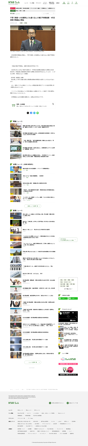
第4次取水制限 (26, 8)
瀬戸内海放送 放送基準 (22, 431)
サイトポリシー (43, 433)
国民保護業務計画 (55, 431)
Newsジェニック (61, 413)
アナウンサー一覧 (21, 418)
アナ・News (30, 418)
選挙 (69, 279)
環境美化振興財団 (21, 433)
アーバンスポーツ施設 (35, 8)
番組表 (68, 3)
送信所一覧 (32, 431)
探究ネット (66, 421)
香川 (21, 10)
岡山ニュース (28, 410)
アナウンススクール (46, 423)
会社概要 (29, 428)
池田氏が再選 (19, 8)
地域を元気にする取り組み (51, 3)
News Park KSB (21, 413)
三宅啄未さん (44, 8)
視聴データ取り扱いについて (43, 431)
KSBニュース (20, 410)
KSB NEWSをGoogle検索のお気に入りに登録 (67, 239)
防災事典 (73, 421)
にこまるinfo (36, 413)
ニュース (26, 2)
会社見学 (55, 423)
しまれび (59, 421)
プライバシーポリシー (32, 433)
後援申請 (72, 433)
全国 (24, 10)
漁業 (68, 286)
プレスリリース (60, 428)
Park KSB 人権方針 (53, 433)
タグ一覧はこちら (67, 288)
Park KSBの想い (50, 428)
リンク (70, 431)
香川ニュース (37, 410)
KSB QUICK (35, 421)
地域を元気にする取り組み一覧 (24, 421)
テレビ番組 (32, 2)
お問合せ (76, 3)
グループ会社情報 (63, 433)
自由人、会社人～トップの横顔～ (48, 413)
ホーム (11, 389)
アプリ (72, 3)
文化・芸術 (63, 286)
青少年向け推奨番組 (37, 415)
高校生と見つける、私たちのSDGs (25, 423)
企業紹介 (58, 2)
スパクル (53, 421)
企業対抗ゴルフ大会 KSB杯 (41, 426)
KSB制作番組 (27, 415)
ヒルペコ (29, 413)
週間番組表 (20, 415)
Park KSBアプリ (29, 426)
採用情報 (64, 3)
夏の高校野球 (20, 426)
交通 (73, 279)
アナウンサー (38, 2)
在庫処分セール (51, 8)
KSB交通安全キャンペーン (65, 423)
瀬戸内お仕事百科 (44, 421)
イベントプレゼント (45, 3)
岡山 (17, 10)
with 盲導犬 (37, 423)
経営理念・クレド (21, 428)
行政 (26, 22)
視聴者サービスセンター (39, 428)
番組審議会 (68, 428)
